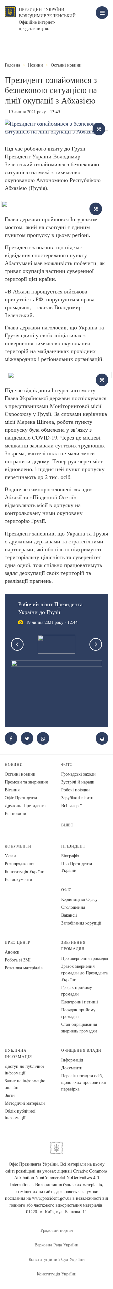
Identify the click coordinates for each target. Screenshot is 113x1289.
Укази (10, 856)
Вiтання (12, 790)
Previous (17, 644)
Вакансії (69, 915)
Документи (18, 846)
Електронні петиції (79, 1002)
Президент (73, 846)
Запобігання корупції (81, 923)
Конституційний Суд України (57, 1259)
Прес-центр (17, 942)
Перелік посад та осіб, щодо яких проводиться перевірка (83, 1082)
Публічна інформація (18, 1053)
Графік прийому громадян (76, 990)
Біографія (70, 856)
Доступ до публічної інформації (24, 1069)
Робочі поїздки (75, 790)
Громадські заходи (78, 774)
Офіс (66, 889)
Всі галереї (71, 805)
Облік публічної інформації (20, 1114)
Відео (67, 825)
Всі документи (18, 879)
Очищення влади (81, 1050)
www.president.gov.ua (51, 1198)
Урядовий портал (56, 1230)
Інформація (72, 1060)
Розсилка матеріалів (24, 968)
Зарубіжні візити (77, 798)
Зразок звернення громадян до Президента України (84, 972)
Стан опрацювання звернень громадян (79, 1027)
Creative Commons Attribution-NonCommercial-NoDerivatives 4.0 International (59, 1177)
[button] (27, 738)
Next (95, 644)
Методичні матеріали (25, 1103)
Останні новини (66, 65)
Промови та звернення (26, 782)
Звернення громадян (73, 945)
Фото (67, 764)
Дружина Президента (25, 805)
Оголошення (73, 907)
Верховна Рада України (56, 1245)
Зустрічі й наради (77, 782)
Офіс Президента (21, 798)
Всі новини (15, 813)
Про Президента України (76, 866)
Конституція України (25, 871)
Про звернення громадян (84, 958)
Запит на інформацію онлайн (25, 1084)
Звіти (10, 1095)
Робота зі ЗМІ (18, 960)
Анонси (12, 952)
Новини (35, 65)
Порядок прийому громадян (78, 1013)
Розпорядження (19, 863)
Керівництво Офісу (79, 899)
